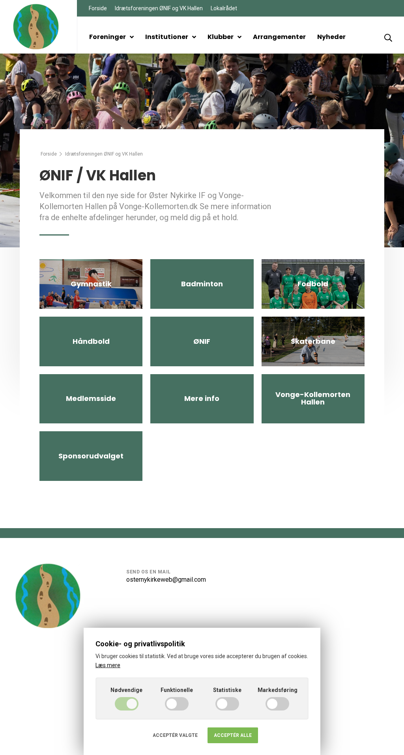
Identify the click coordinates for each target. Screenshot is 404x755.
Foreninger (107, 36)
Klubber (221, 36)
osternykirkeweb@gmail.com (166, 579)
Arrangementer (279, 36)
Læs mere (107, 665)
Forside (98, 8)
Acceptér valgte (175, 735)
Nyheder (331, 36)
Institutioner (166, 36)
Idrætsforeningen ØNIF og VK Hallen (159, 8)
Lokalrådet (224, 8)
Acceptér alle (233, 735)
